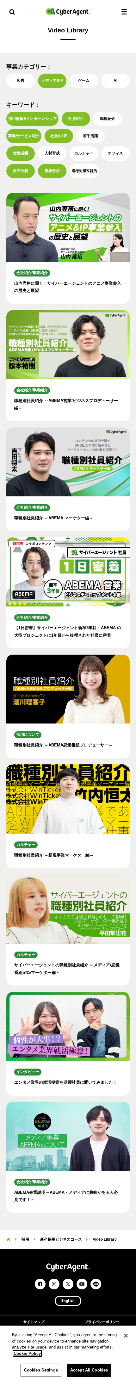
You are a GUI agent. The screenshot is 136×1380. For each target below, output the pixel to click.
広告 (20, 80)
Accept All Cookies (89, 1370)
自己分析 (20, 171)
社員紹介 (75, 118)
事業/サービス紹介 (24, 136)
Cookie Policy (27, 1353)
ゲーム (84, 80)
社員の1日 (59, 136)
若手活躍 (90, 136)
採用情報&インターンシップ (32, 118)
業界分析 (52, 171)
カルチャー (83, 153)
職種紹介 (107, 118)
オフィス (115, 153)
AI (115, 80)
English (68, 1301)
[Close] (126, 1336)
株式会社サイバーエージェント (68, 12)
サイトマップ (33, 1322)
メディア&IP (52, 80)
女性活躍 (20, 153)
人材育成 (52, 153)
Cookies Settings (41, 1370)
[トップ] (8, 1239)
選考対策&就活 (84, 171)
